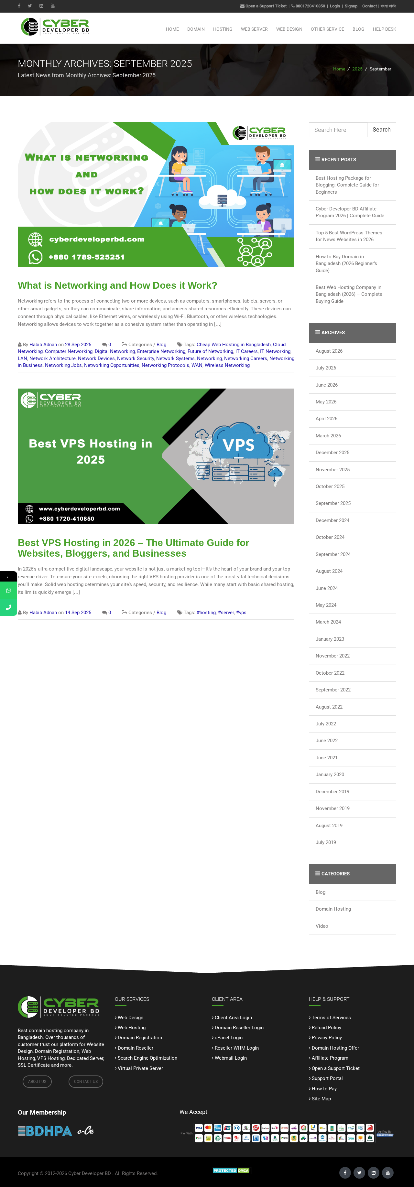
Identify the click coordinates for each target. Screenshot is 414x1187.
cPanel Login (229, 1038)
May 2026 (326, 402)
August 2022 (329, 707)
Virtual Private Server (140, 1068)
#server (226, 612)
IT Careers (246, 351)
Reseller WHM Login (237, 1048)
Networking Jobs (63, 365)
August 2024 (329, 571)
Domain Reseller (135, 1048)
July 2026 (326, 368)
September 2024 (333, 554)
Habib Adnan (43, 345)
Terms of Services (331, 1018)
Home (172, 29)
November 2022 (333, 656)
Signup (351, 6)
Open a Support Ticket (266, 6)
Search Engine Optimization (147, 1058)
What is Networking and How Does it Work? (117, 285)
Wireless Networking (227, 365)
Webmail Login (231, 1058)
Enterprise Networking (161, 351)
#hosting (206, 612)
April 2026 (326, 419)
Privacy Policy (327, 1038)
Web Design (289, 29)
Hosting (223, 29)
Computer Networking (69, 351)
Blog (359, 29)
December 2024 (332, 520)
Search (382, 129)
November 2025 (333, 470)
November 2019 (333, 808)
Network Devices (96, 358)
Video (322, 926)
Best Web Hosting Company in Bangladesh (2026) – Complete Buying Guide (349, 294)
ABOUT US (37, 1081)
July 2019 (326, 842)
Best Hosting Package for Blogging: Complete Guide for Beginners (347, 185)
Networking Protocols (165, 365)
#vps (241, 612)
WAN (196, 365)
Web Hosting (132, 1028)
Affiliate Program (330, 1058)
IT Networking (275, 351)
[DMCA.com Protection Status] (232, 1170)
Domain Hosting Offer (335, 1048)
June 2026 (327, 385)
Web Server (254, 29)
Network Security (135, 358)
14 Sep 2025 (78, 612)
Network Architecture (52, 358)
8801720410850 (310, 6)
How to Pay (324, 1089)
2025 (357, 68)
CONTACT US (86, 1081)
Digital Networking (115, 351)
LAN (22, 358)
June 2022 (327, 740)
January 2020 (330, 774)
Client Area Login (233, 1018)
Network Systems (175, 358)
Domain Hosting (333, 909)
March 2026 (328, 436)
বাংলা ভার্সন (388, 6)
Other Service (327, 29)
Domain (196, 29)
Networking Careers (245, 358)
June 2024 (327, 588)
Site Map (321, 1099)
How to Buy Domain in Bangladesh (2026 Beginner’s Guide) (346, 263)
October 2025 (330, 486)
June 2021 (327, 758)
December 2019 (332, 792)
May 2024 (326, 605)
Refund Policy (326, 1028)
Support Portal (327, 1078)
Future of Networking (210, 351)
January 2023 (330, 639)
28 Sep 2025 (78, 345)
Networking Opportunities (111, 365)
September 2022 (333, 690)
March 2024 (328, 622)
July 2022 (326, 724)
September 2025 (333, 503)
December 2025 (332, 452)
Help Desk (384, 29)
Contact (369, 6)
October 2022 (330, 673)
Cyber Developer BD (89, 1173)
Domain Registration (140, 1038)
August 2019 (329, 826)
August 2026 (329, 351)
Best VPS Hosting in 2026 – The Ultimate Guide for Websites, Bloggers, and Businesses (133, 548)
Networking (209, 358)
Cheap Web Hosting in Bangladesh (234, 345)
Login (335, 6)
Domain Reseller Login (239, 1028)
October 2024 (330, 537)
